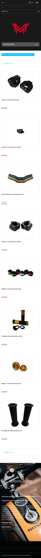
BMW (23, 54)
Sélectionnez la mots (14, 54)
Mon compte (6, 527)
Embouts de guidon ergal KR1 (11, 383)
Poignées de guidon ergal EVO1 (12, 336)
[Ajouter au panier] (22, 232)
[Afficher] (20, 78)
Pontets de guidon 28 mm (10, 100)
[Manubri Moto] (20, 27)
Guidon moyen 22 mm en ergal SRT (13, 194)
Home (4, 54)
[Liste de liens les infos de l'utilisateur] (37, 2)
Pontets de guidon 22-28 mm (11, 147)
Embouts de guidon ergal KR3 (11, 289)
